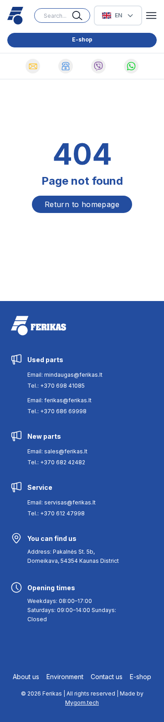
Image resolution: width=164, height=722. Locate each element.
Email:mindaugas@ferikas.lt (64, 374)
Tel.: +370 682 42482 (56, 462)
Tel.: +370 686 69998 (57, 411)
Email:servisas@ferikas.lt (61, 502)
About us (26, 676)
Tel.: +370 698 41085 (56, 385)
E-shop (82, 39)
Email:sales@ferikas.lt (57, 451)
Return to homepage (82, 204)
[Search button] (81, 15)
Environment (64, 676)
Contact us (107, 676)
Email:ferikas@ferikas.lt (59, 400)
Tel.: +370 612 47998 (56, 513)
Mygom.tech (82, 702)
